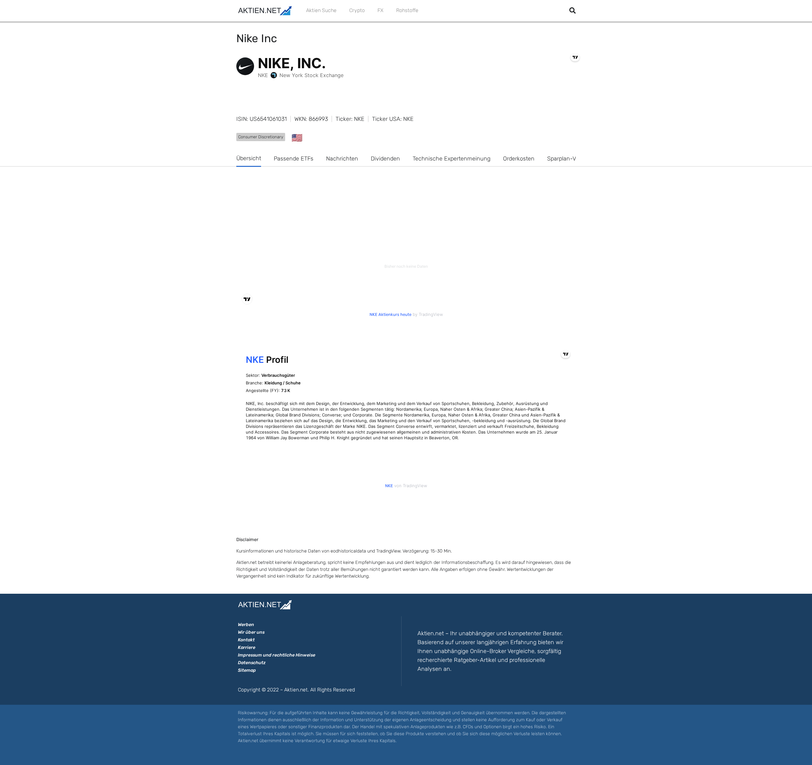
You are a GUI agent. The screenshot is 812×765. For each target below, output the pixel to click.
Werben (246, 624)
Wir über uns (251, 632)
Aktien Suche (321, 10)
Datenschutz (251, 662)
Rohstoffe (407, 10)
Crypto (357, 10)
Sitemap (247, 670)
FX (380, 10)
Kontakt (246, 640)
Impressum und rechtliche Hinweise (276, 655)
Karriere (246, 647)
